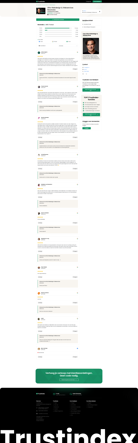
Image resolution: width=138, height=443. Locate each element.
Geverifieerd (42, 45)
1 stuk (41, 41)
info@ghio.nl (86, 67)
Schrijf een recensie (59, 19)
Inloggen (87, 128)
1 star (40, 36)
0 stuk (69, 41)
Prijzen (55, 403)
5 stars (40, 28)
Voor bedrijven (97, 1)
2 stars (40, 34)
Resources (56, 407)
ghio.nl (85, 69)
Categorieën (88, 1)
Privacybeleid (74, 409)
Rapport (75, 69)
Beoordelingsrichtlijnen (76, 411)
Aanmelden (73, 405)
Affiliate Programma (58, 411)
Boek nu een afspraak (77, 395)
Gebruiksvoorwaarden (75, 407)
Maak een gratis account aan (90, 90)
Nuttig (40, 69)
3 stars (40, 32)
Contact (56, 409)
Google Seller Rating (75, 413)
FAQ (72, 415)
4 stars (40, 30)
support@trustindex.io (60, 395)
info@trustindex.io (40, 420)
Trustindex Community (43, 413)
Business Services (45, 4)
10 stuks (55, 41)
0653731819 (86, 71)
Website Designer (52, 4)
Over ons (56, 405)
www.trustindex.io (40, 419)
